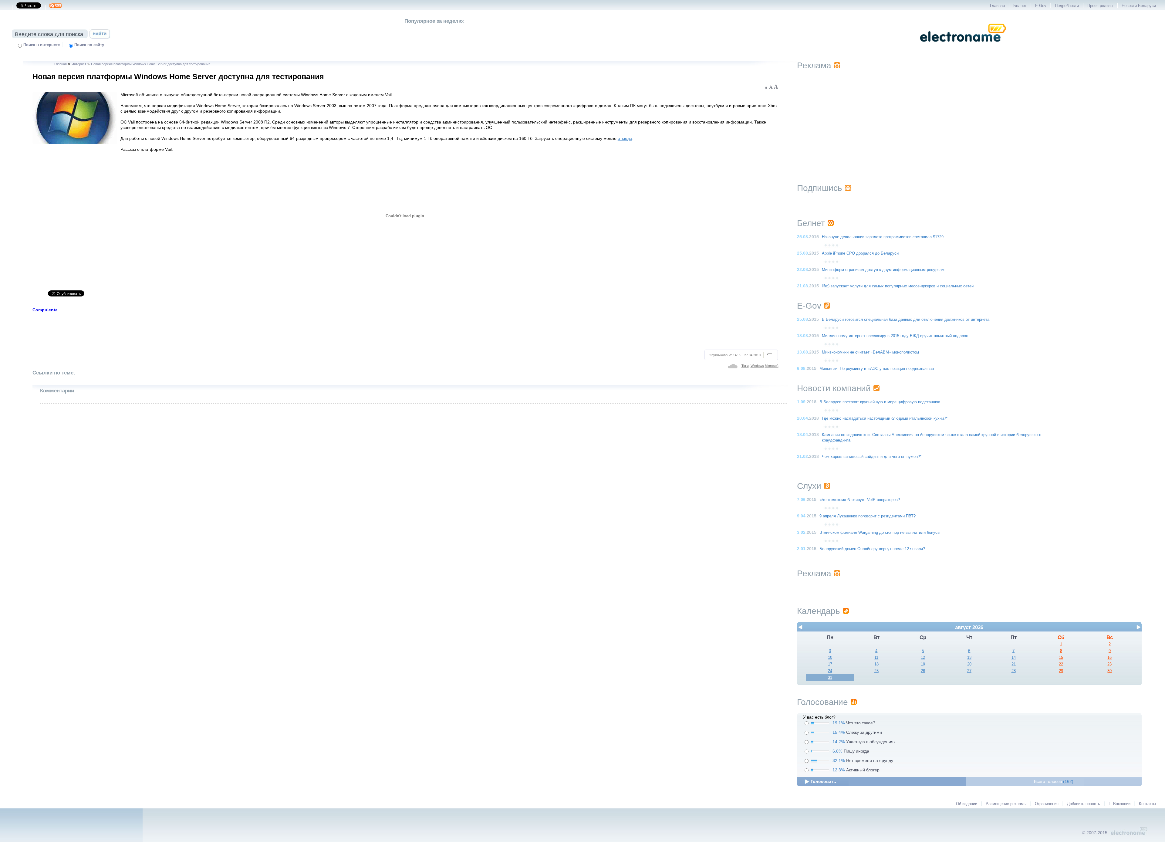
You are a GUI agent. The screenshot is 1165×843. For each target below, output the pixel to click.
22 (1061, 664)
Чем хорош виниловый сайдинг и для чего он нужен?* (871, 457)
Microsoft (771, 365)
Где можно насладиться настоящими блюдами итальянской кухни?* (884, 418)
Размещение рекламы (1006, 804)
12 (923, 657)
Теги (745, 365)
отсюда (625, 138)
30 (1109, 671)
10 (830, 657)
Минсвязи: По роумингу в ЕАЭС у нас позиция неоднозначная (876, 369)
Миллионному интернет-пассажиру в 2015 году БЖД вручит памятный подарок (895, 336)
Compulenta (45, 309)
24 (830, 671)
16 (1109, 657)
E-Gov (1040, 6)
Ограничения (1047, 804)
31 (830, 677)
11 (876, 657)
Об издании (966, 804)
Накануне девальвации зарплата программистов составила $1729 (883, 237)
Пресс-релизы (1100, 6)
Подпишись (819, 188)
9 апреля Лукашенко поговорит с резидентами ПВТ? (867, 516)
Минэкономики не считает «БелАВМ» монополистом (870, 352)
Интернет (79, 64)
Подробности (1067, 6)
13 (969, 657)
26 (923, 671)
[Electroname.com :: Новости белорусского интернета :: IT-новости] (963, 45)
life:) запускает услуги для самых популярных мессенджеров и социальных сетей (898, 286)
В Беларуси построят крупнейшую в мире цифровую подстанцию (879, 402)
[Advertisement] (406, 330)
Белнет (1020, 6)
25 (876, 671)
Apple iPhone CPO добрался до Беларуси (860, 253)
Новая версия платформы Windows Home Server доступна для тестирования (150, 64)
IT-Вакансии (1119, 804)
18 (876, 664)
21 (1013, 664)
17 (830, 664)
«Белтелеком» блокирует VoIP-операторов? (859, 500)
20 (969, 664)
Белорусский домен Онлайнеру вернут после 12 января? (872, 549)
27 (969, 671)
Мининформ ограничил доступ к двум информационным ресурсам (883, 270)
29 (1061, 671)
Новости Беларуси (1139, 6)
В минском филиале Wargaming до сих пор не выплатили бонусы (879, 532)
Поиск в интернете (41, 45)
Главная (997, 6)
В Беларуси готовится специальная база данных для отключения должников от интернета (905, 319)
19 (923, 664)
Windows (757, 365)
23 (1109, 664)
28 (1013, 671)
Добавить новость (1083, 804)
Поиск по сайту (89, 45)
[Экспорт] (55, 7)
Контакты (1147, 804)
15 (1061, 657)
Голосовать (823, 781)
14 (1013, 657)
